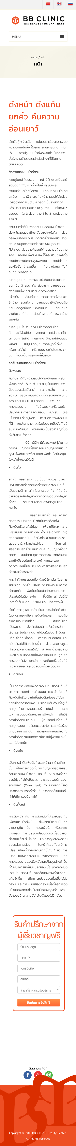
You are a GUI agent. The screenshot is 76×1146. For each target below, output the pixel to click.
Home (34, 57)
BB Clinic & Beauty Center (49, 1133)
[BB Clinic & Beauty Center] (38, 20)
